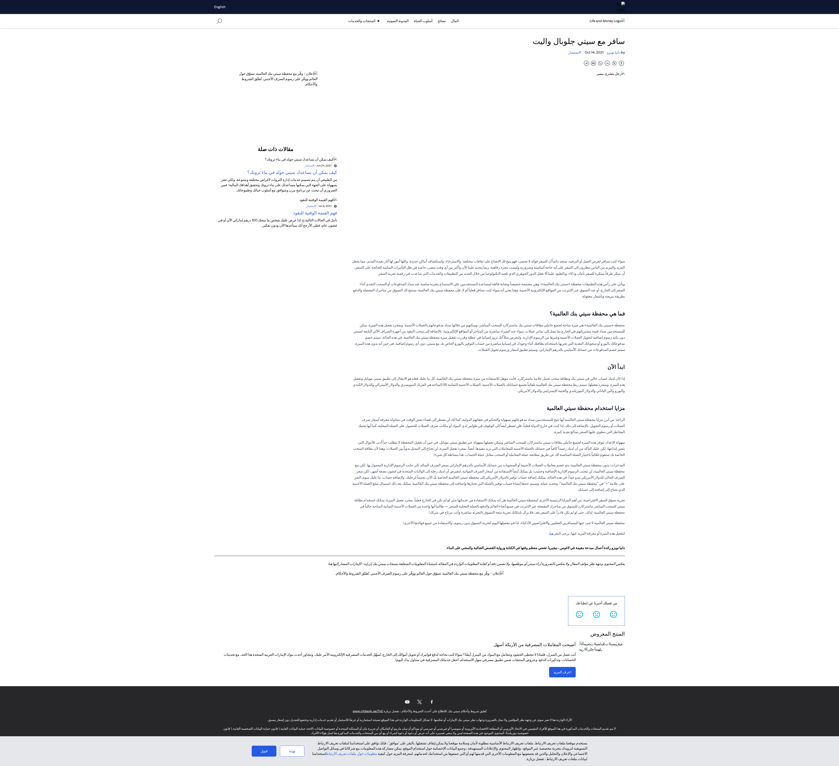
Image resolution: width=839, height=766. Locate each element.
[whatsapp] (600, 63)
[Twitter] (419, 702)
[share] (586, 63)
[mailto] (593, 63)
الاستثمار (575, 52)
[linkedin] (607, 63)
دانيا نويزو (613, 52)
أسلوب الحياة (423, 21)
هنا (551, 533)
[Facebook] (431, 702)
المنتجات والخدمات (361, 21)
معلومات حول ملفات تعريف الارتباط (351, 754)
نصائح (442, 21)
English (219, 7)
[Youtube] (407, 702)
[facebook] (621, 63)
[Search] (219, 21)
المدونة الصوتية (398, 21)
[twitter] (614, 63)
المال (455, 21)
